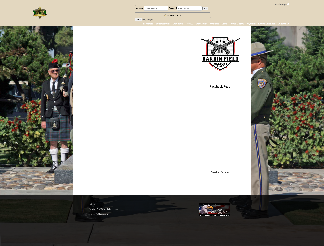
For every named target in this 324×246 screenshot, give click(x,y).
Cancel (138, 20)
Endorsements (163, 23)
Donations (201, 23)
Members (148, 23)
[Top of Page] (200, 220)
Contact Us (283, 23)
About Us (178, 23)
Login (205, 8)
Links (224, 23)
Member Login (281, 4)
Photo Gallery (237, 23)
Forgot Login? (148, 19)
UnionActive (103, 214)
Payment (251, 23)
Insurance (214, 23)
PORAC (189, 23)
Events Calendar (266, 23)
